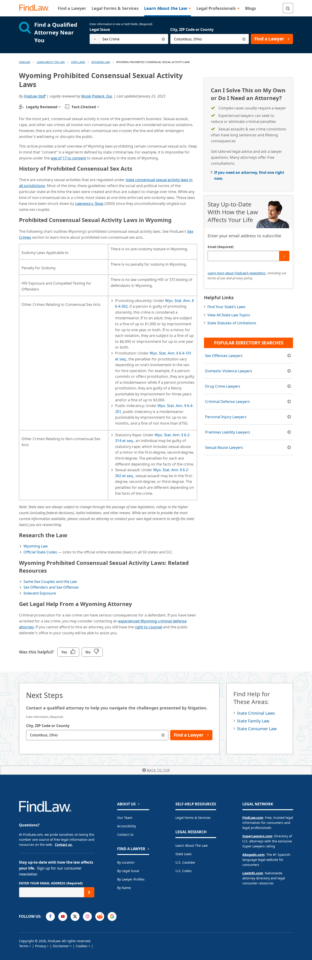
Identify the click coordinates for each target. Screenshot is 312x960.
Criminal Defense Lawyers (227, 401)
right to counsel (148, 626)
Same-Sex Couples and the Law (50, 581)
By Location (126, 862)
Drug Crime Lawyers (222, 386)
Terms (23, 946)
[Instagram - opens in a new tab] (87, 916)
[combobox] (129, 39)
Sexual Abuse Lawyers (224, 447)
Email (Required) (221, 247)
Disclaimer (61, 946)
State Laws (78, 62)
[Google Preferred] (112, 916)
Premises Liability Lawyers (227, 432)
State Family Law (253, 721)
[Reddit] (99, 916)
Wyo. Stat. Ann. (167, 434)
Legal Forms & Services (193, 817)
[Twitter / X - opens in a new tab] (75, 916)
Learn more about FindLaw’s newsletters (237, 273)
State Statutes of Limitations (231, 322)
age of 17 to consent (68, 158)
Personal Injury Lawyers (225, 416)
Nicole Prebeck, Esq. (97, 96)
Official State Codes (40, 552)
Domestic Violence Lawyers (228, 370)
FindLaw (24, 62)
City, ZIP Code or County (192, 29)
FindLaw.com (252, 817)
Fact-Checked (84, 106)
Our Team (124, 817)
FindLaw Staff (34, 96)
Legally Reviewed (41, 106)
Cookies (81, 946)
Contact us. (64, 844)
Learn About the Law (191, 845)
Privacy (40, 946)
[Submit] (284, 256)
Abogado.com (253, 854)
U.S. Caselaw (185, 862)
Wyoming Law (100, 62)
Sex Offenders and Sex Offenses (51, 587)
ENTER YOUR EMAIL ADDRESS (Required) (51, 883)
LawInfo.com (252, 873)
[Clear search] (163, 39)
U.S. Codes (183, 871)
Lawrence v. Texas (89, 203)
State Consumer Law (257, 728)
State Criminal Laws (256, 713)
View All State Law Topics (228, 314)
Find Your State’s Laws (226, 306)
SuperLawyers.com (257, 836)
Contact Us (125, 834)
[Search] (288, 8)
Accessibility (126, 826)
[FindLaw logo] (36, 8)
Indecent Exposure (40, 593)
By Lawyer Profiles (131, 879)
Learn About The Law (51, 62)
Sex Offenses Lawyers (224, 355)
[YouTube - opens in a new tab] (62, 916)
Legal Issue (100, 29)
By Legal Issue (128, 871)
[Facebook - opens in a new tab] (50, 916)
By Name (124, 888)
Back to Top (158, 770)
